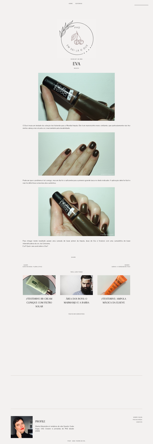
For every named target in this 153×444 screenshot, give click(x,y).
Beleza (76, 68)
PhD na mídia (137, 419)
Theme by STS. (80, 441)
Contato (139, 422)
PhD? (69, 441)
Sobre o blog (137, 417)
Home (71, 3)
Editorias (78, 3)
